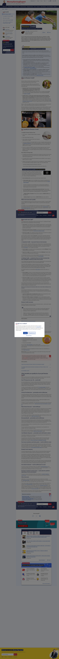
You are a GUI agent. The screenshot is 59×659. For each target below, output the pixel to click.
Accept (25, 333)
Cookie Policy (38, 326)
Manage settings (29, 335)
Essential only (32, 333)
